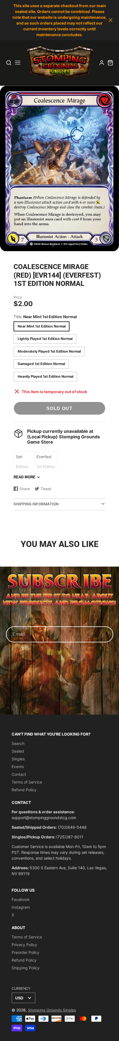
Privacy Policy (24, 944)
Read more (24, 477)
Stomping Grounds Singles (52, 1010)
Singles (18, 758)
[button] (53, 246)
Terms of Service (27, 782)
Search (18, 743)
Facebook (21, 899)
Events (18, 766)
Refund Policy (24, 789)
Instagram (21, 907)
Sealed (18, 751)
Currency (21, 988)
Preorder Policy (25, 952)
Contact (19, 774)
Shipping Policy (26, 967)
